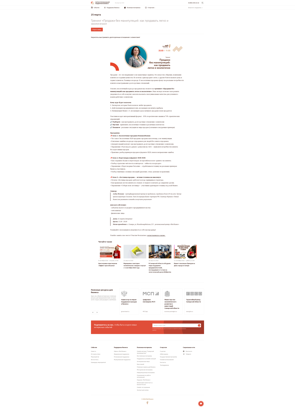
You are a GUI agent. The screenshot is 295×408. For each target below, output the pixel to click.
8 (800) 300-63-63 (193, 3)
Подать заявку (96, 29)
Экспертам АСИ (119, 3)
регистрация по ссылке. (156, 235)
